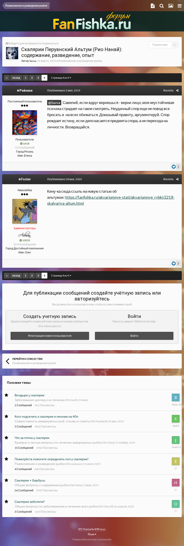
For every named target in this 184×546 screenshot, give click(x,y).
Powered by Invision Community (92, 539)
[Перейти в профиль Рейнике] (24, 122)
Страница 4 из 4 (60, 77)
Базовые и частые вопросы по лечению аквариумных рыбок (58, 442)
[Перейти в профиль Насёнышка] (176, 482)
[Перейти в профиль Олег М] (176, 504)
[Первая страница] (7, 78)
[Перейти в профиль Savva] (12, 53)
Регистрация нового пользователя (50, 335)
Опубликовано (63, 90)
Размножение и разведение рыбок (80, 61)
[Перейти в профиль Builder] (176, 397)
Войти (134, 335)
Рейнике (26, 90)
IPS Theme (84, 529)
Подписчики (160, 44)
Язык (91, 534)
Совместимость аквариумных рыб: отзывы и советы (52, 421)
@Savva (54, 103)
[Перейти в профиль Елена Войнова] (176, 461)
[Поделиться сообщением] (177, 90)
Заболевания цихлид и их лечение (40, 400)
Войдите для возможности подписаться (33, 43)
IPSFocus (100, 529)
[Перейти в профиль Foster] (24, 211)
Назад (16, 77)
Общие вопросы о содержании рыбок (42, 485)
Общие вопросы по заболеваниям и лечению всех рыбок (56, 506)
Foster (26, 179)
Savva (32, 61)
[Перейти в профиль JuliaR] (176, 440)
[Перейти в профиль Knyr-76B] (176, 419)
